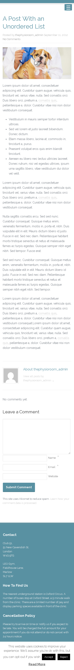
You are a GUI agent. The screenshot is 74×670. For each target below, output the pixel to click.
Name (52, 457)
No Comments (11, 39)
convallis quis (47, 100)
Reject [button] (64, 657)
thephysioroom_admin (29, 35)
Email (51, 467)
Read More (37, 664)
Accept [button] (48, 657)
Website (53, 476)
